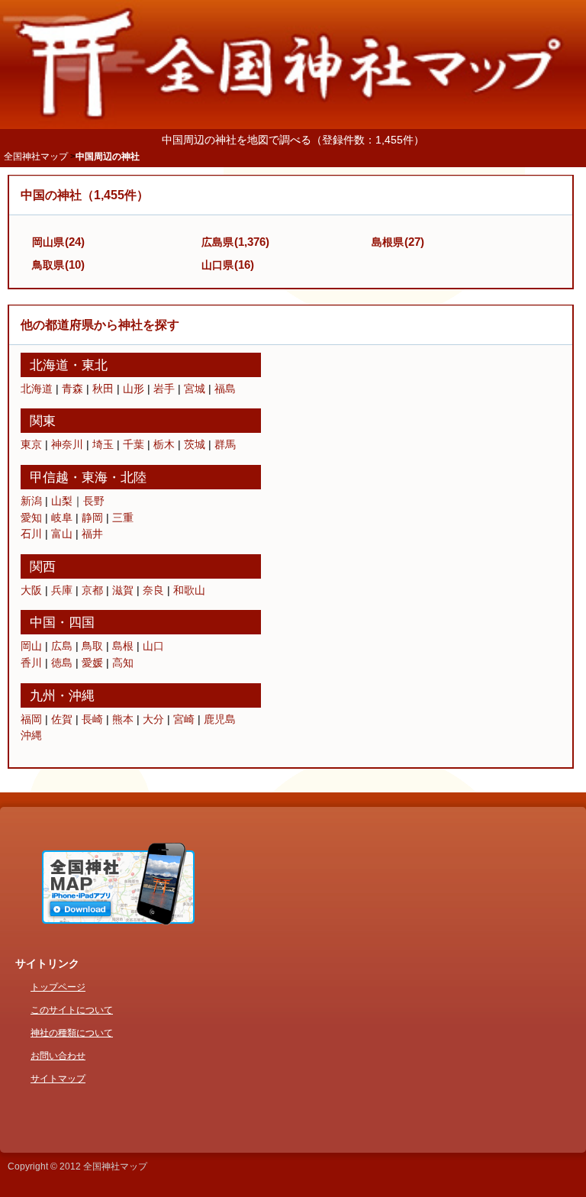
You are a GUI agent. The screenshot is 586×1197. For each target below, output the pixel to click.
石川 (31, 534)
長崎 (92, 719)
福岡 (31, 719)
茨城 (194, 444)
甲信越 (49, 477)
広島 (61, 646)
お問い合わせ (58, 1055)
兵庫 (61, 590)
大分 (153, 719)
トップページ (58, 987)
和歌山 (189, 590)
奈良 (153, 590)
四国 (82, 622)
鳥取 (92, 646)
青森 (72, 388)
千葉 (133, 444)
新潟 (31, 501)
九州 (43, 695)
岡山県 (48, 242)
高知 (123, 663)
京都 (92, 590)
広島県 (217, 242)
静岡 (92, 517)
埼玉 (103, 444)
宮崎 (184, 719)
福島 (225, 388)
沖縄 (82, 695)
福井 (92, 534)
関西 (43, 566)
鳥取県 (48, 265)
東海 (95, 477)
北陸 (133, 477)
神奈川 (67, 444)
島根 (123, 646)
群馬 (225, 444)
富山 (61, 534)
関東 (43, 420)
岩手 (164, 388)
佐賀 (61, 719)
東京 (31, 444)
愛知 (31, 517)
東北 (95, 365)
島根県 (388, 242)
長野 (94, 501)
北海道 (49, 365)
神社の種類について (72, 1033)
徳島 (61, 663)
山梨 (61, 501)
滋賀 (123, 590)
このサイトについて (72, 1010)
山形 (133, 388)
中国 (43, 622)
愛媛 (92, 663)
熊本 (123, 719)
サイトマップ (58, 1078)
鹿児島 (220, 719)
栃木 (164, 444)
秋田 (103, 388)
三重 (123, 517)
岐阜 (61, 517)
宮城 (194, 388)
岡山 (31, 646)
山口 (153, 646)
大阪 (31, 590)
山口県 (217, 265)
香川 (31, 663)
